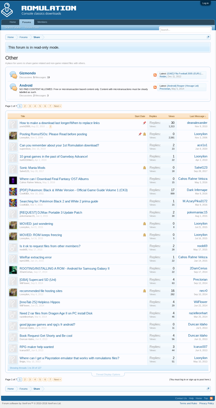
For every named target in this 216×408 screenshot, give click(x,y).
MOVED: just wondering (36, 223)
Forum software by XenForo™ (31, 403)
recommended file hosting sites (41, 291)
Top (206, 398)
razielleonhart (26, 316)
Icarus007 (25, 350)
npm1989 (24, 260)
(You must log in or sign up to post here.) (190, 379)
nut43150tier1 (27, 160)
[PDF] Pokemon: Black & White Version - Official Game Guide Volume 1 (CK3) (74, 190)
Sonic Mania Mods (32, 167)
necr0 (203, 290)
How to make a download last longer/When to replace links (60, 123)
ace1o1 (202, 145)
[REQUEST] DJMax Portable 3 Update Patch (51, 212)
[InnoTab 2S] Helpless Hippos (40, 302)
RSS (155, 75)
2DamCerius (26, 272)
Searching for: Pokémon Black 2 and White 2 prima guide (59, 201)
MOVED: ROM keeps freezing (41, 235)
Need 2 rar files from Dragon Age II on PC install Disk (56, 313)
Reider (163, 76)
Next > (57, 106)
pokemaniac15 (27, 216)
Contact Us (181, 398)
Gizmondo (27, 73)
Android (25, 85)
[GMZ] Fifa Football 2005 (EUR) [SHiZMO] (189, 73)
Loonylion (24, 137)
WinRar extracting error (36, 257)
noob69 (23, 249)
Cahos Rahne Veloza (30, 182)
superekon (25, 148)
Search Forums (13, 27)
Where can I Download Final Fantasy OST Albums (54, 179)
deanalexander (197, 122)
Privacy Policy (206, 403)
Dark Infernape (197, 190)
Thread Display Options (108, 374)
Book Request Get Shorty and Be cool (46, 335)
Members (42, 22)
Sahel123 (200, 167)
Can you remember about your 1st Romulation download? (59, 145)
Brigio (22, 361)
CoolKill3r (24, 193)
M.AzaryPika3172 (195, 201)
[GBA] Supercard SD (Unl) (38, 279)
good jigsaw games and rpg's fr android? (47, 324)
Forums (26, 22)
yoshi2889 (25, 126)
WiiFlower (25, 283)
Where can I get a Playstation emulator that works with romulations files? (69, 358)
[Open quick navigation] (208, 37)
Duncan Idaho (27, 328)
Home (13, 22)
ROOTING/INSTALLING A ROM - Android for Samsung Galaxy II (64, 268)
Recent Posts (32, 27)
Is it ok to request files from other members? (50, 246)
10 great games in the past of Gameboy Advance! (54, 156)
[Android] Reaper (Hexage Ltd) (183, 86)
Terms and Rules (188, 403)
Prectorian (165, 88)
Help (191, 398)
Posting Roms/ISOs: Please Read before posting (53, 134)
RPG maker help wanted (37, 347)
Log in (205, 3)
